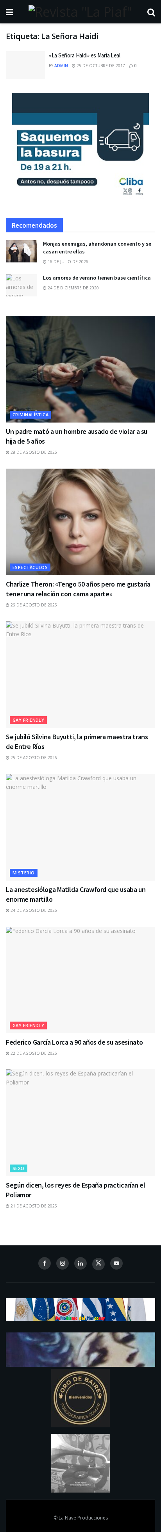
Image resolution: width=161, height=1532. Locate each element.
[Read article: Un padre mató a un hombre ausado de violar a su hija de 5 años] (80, 369)
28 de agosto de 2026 (33, 452)
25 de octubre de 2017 (100, 65)
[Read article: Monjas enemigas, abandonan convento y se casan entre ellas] (21, 251)
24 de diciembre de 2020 (73, 288)
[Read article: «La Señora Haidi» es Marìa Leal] (25, 65)
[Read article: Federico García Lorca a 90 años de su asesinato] (80, 980)
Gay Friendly (28, 720)
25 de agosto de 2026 (33, 757)
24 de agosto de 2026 (33, 910)
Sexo (19, 1168)
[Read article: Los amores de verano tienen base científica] (21, 285)
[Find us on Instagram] (62, 1263)
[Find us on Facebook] (44, 1263)
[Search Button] (151, 11)
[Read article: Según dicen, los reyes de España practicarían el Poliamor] (80, 1122)
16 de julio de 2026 (67, 261)
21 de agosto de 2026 (33, 1206)
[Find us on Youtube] (116, 1263)
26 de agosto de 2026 (33, 605)
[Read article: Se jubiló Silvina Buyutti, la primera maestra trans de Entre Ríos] (80, 674)
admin (61, 65)
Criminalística (30, 414)
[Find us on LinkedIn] (80, 1263)
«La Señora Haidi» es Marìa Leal (84, 55)
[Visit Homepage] (80, 11)
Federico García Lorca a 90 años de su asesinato (74, 1042)
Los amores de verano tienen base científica (97, 277)
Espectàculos (30, 567)
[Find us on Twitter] (98, 1264)
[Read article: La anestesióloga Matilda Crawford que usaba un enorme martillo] (80, 827)
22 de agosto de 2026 (33, 1053)
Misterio (24, 873)
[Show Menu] (9, 11)
